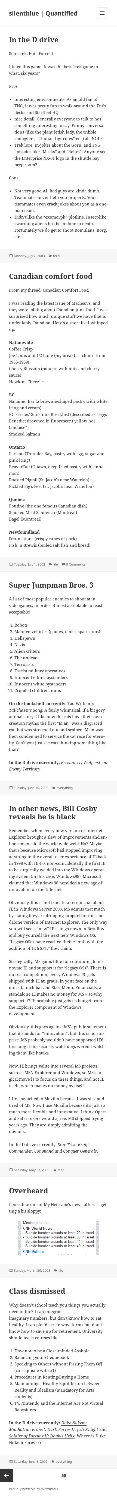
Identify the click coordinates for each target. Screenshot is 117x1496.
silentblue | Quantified (43, 13)
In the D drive (34, 39)
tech (56, 255)
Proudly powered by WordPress (33, 1489)
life (55, 564)
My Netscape (56, 1204)
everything (65, 787)
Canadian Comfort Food (66, 290)
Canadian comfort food (51, 276)
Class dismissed (37, 1291)
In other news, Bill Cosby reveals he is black (53, 812)
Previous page (6, 1475)
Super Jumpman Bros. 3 (51, 585)
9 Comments (75, 564)
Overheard (28, 1190)
